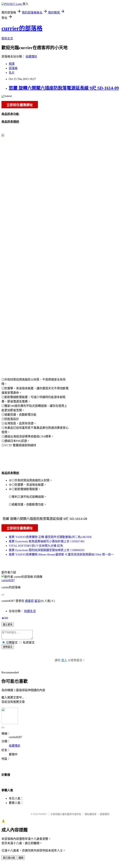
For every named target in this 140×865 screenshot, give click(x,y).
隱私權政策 (90, 814)
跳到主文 (7, 38)
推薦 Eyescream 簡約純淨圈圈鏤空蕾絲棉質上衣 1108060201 (47, 550)
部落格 (13, 68)
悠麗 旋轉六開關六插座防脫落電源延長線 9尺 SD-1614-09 (64, 88)
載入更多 (7, 624)
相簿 (12, 63)
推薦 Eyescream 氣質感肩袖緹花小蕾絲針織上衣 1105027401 (47, 541)
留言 (37, 600)
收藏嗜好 (31, 56)
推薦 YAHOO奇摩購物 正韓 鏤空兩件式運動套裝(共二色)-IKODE (50, 537)
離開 (21, 857)
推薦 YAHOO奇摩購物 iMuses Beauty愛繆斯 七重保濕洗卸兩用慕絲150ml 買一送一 (61, 554)
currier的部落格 (21, 28)
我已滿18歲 (9, 857)
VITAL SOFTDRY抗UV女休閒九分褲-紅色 (36, 545)
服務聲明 (104, 814)
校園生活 (30, 611)
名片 (12, 72)
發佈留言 (7, 647)
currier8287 (8, 580)
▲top (4, 617)
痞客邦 (29, 600)
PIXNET (43, 814)
